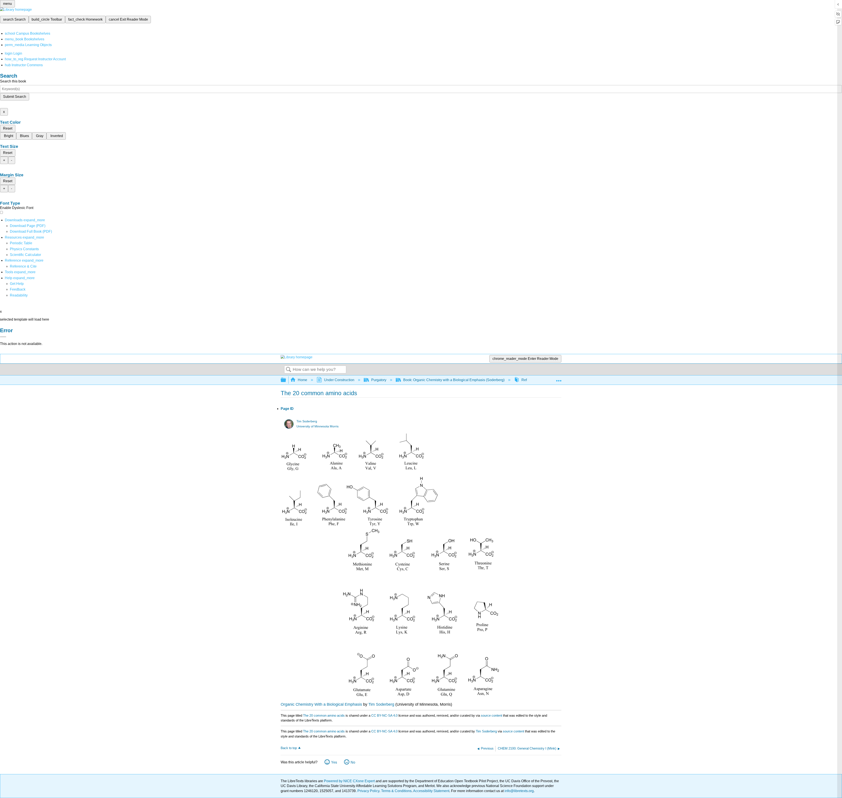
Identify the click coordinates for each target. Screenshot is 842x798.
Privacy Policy (368, 791)
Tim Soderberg (306, 421)
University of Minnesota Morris (317, 426)
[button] (17, 289)
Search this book (13, 81)
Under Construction (339, 380)
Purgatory (378, 380)
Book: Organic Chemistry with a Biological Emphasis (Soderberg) (453, 380)
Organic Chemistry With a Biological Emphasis (322, 704)
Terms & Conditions (396, 791)
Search (288, 369)
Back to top (289, 748)
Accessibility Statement (431, 791)
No (353, 762)
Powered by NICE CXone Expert (350, 781)
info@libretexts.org (519, 791)
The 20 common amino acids (324, 715)
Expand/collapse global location (558, 378)
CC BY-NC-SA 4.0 (384, 715)
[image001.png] (360, 526)
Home (302, 380)
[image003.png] (421, 696)
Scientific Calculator (25, 255)
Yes (334, 762)
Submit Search (14, 96)
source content (491, 715)
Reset (7, 128)
